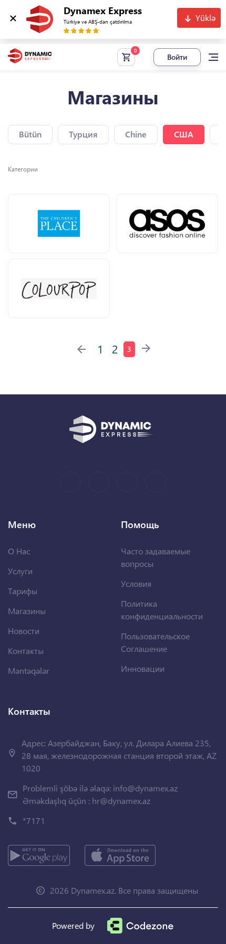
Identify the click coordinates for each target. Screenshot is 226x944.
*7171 (34, 820)
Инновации (143, 668)
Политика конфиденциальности (162, 609)
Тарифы (22, 590)
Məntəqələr (28, 670)
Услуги (20, 570)
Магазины (27, 610)
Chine (136, 134)
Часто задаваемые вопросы (155, 557)
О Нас (19, 550)
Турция (83, 134)
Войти (177, 57)
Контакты (26, 650)
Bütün (30, 134)
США (183, 134)
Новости (23, 630)
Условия (136, 583)
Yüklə (205, 17)
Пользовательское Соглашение (155, 642)
